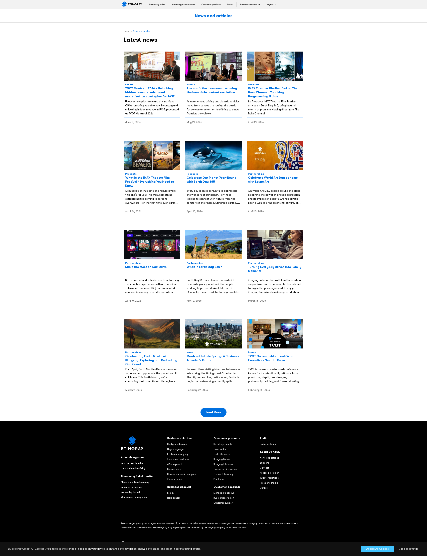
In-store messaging (177, 454)
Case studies (174, 479)
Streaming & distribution (137, 476)
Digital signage (175, 449)
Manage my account (225, 492)
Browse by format (130, 491)
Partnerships (256, 173)
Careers (264, 487)
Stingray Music (222, 459)
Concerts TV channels (225, 469)
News (190, 352)
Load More (213, 412)
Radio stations (268, 444)
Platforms (219, 479)
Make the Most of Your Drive (146, 267)
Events (129, 84)
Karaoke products (223, 444)
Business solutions (179, 438)
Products (253, 84)
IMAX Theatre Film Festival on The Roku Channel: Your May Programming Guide (273, 92)
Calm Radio (220, 449)
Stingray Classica (223, 464)
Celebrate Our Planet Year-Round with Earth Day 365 (212, 179)
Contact (264, 467)
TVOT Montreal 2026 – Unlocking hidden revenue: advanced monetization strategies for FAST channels (150, 94)
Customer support (224, 502)
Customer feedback (178, 459)
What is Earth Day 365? (204, 267)
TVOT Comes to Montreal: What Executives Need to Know (271, 358)
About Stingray (270, 452)
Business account (179, 487)
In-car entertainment (132, 486)
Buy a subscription (224, 497)
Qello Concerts (222, 454)
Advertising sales (132, 457)
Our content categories (134, 496)
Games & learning (223, 474)
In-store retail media (132, 463)
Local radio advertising (133, 468)
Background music (177, 444)
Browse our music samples (181, 474)
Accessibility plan (269, 472)
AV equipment (174, 464)
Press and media (269, 482)
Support (264, 462)
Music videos (174, 469)
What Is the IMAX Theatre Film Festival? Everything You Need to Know (149, 182)
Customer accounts (227, 487)
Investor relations (269, 477)
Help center (173, 497)
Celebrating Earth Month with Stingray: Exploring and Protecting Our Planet (151, 360)
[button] (270, 4)
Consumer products (227, 438)
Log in (170, 492)
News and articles (214, 15)
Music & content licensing (135, 481)
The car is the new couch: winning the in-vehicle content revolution (212, 90)
